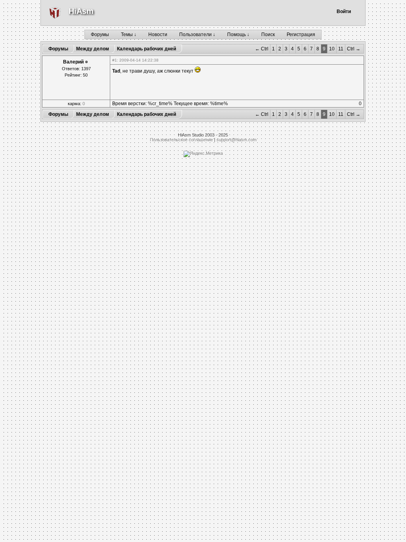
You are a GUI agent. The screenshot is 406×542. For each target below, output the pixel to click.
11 (340, 49)
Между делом (92, 49)
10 (332, 49)
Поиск (268, 34)
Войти (344, 11)
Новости (157, 34)
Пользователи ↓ (197, 34)
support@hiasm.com (236, 139)
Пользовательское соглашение (181, 139)
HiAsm (81, 11)
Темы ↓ (128, 34)
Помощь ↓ (238, 34)
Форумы (100, 34)
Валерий (73, 62)
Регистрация (301, 34)
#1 (114, 60)
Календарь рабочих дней (146, 49)
